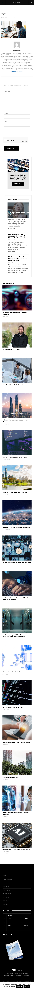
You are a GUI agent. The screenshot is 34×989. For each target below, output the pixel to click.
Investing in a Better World (10, 777)
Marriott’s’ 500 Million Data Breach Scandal (14, 457)
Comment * (7, 91)
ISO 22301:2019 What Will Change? (12, 385)
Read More (12, 986)
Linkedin (17, 922)
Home (4, 875)
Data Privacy (19, 975)
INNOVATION (6, 897)
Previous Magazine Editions (22, 973)
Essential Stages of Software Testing (13, 707)
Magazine (5, 900)
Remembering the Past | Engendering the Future (16, 527)
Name (6, 113)
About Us (12, 973)
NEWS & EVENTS (7, 893)
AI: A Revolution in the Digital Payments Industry (16, 742)
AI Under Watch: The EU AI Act (11, 672)
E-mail (7, 121)
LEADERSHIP (6, 886)
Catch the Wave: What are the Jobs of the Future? (16, 562)
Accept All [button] (19, 986)
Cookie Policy (27, 975)
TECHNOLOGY (6, 890)
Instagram (17, 928)
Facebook (17, 915)
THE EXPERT (6, 883)
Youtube (17, 925)
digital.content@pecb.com (17, 71)
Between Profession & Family (10, 349)
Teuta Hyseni (4, 17)
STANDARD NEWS (7, 879)
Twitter (17, 918)
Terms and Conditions (9, 975)
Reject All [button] (27, 986)
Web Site (7, 129)
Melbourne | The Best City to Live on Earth (14, 492)
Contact (5, 904)
